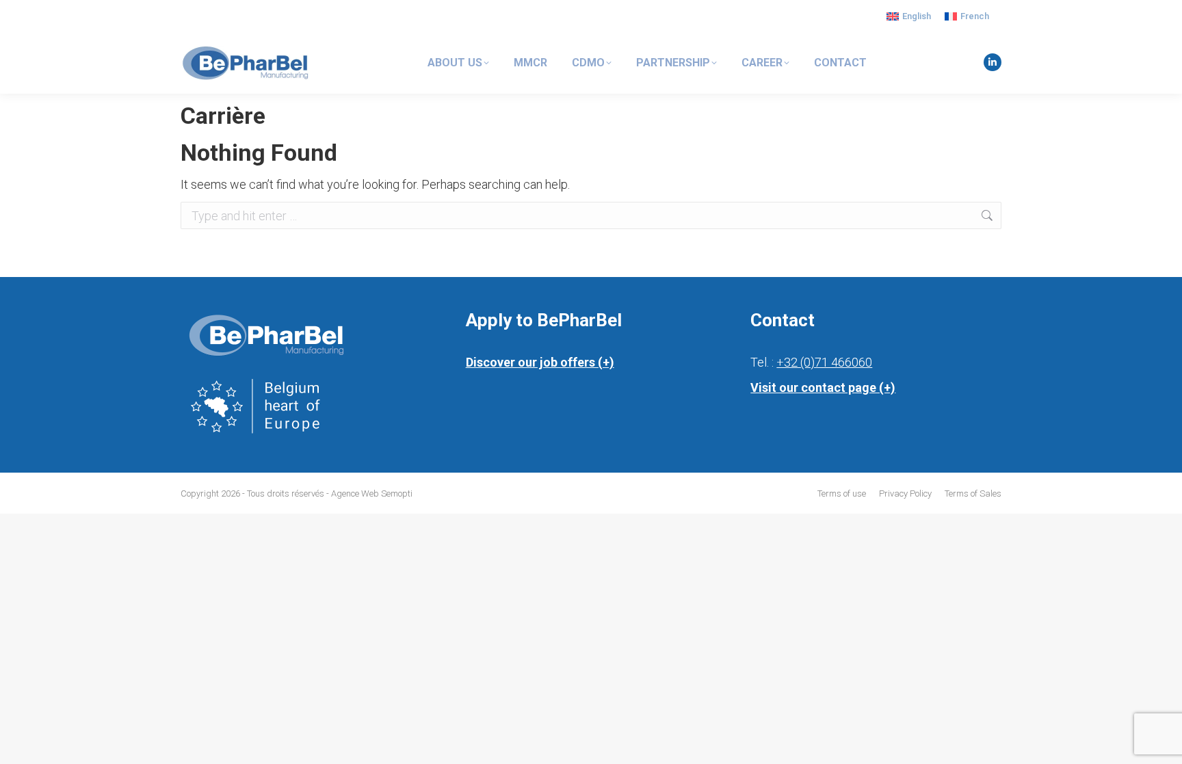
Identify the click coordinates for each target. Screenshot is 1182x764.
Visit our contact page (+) (822, 387)
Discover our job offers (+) (540, 362)
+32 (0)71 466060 (824, 362)
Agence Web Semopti (371, 493)
